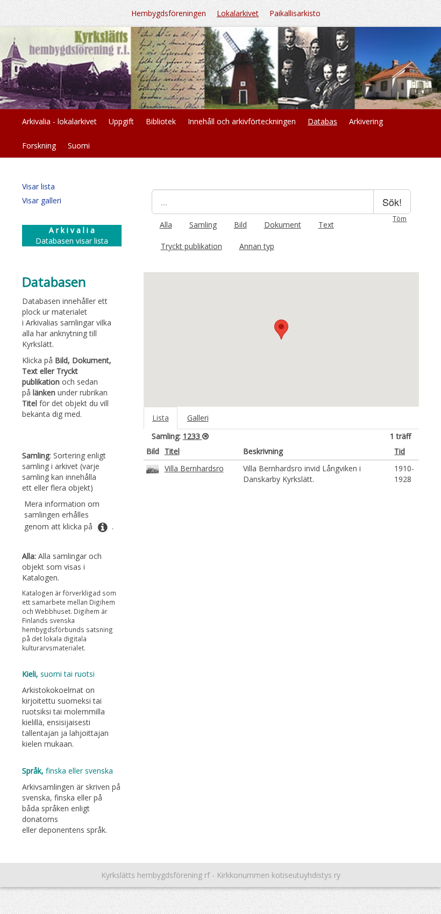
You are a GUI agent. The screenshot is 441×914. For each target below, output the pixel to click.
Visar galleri (41, 200)
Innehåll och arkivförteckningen (242, 121)
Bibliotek (161, 121)
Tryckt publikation (191, 246)
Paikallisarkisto (295, 13)
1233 (192, 436)
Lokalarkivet (238, 13)
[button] (281, 329)
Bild (240, 224)
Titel (172, 451)
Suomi (79, 145)
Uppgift (121, 121)
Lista (160, 418)
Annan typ (256, 246)
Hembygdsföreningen (168, 13)
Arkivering (366, 121)
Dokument (282, 224)
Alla (166, 224)
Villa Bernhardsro (194, 468)
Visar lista (38, 186)
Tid (399, 451)
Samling (203, 224)
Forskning (39, 145)
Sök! (392, 202)
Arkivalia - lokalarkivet (59, 121)
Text (326, 224)
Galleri (198, 418)
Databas (322, 121)
